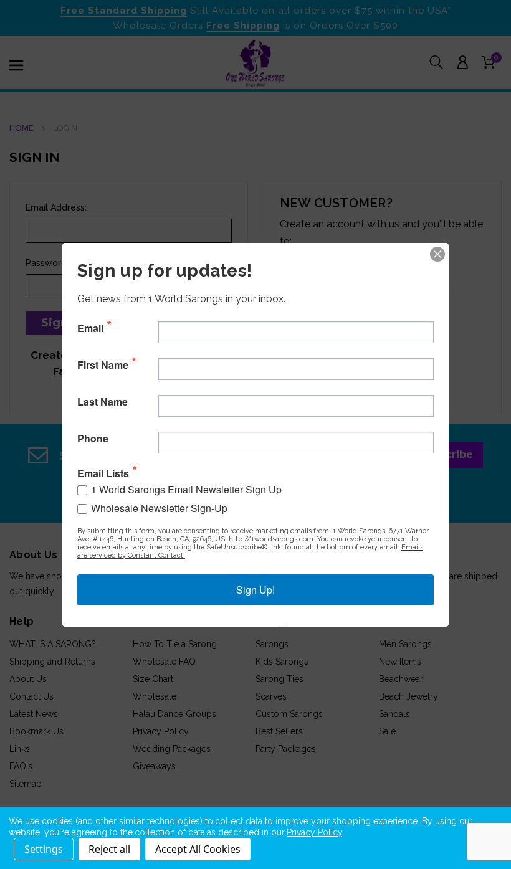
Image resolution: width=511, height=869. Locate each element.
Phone (92, 439)
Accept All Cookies (198, 849)
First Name (102, 365)
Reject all (109, 849)
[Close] (437, 254)
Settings (43, 849)
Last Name (102, 402)
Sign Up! (255, 589)
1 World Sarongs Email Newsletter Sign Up (186, 489)
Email (90, 328)
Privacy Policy (314, 832)
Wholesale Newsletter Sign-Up (159, 508)
